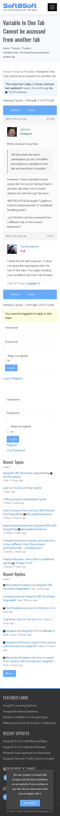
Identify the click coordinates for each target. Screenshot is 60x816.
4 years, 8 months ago (35, 88)
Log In (11, 368)
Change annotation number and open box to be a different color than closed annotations (29, 544)
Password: (11, 342)
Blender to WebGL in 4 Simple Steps (25, 717)
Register (18, 378)
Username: (11, 327)
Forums (17, 71)
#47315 (50, 236)
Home (7, 71)
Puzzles (29, 71)
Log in (7, 378)
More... (9, 673)
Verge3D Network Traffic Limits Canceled (28, 758)
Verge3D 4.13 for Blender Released (24, 747)
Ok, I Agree (30, 803)
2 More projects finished (18, 499)
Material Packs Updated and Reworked (27, 753)
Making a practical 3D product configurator (29, 723)
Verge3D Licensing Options (19, 705)
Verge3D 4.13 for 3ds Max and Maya (25, 741)
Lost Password (16, 450)
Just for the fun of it (15, 488)
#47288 (50, 119)
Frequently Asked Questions (20, 711)
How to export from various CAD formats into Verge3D (29, 644)
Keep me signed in (18, 358)
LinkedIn (32, 283)
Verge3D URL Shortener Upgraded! (24, 473)
